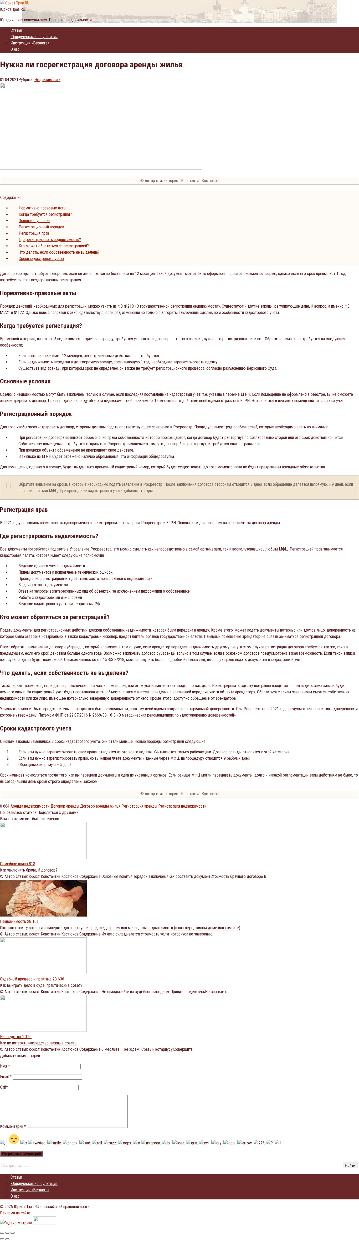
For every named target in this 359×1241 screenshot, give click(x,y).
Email (6, 1076)
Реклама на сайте (15, 1212)
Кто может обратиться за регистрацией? (54, 245)
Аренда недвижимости (30, 806)
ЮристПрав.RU (12, 9)
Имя (5, 1066)
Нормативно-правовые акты (42, 208)
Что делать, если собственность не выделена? (59, 252)
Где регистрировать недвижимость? (50, 239)
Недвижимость (47, 79)
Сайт (4, 1087)
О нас (15, 49)
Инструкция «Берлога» (30, 43)
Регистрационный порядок (41, 226)
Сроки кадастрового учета (41, 258)
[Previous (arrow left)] (2, 1239)
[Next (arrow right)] (7, 1239)
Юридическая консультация (34, 36)
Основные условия (34, 220)
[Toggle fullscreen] (7, 1233)
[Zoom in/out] (13, 1233)
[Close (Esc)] (2, 1233)
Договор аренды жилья (100, 806)
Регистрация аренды (139, 806)
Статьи (16, 30)
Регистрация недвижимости (182, 806)
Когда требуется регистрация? (45, 214)
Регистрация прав (34, 233)
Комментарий (13, 1126)
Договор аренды (64, 806)
